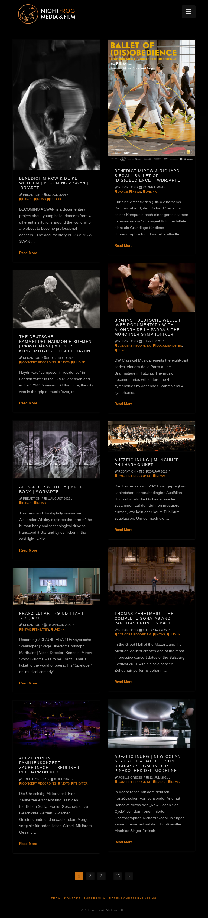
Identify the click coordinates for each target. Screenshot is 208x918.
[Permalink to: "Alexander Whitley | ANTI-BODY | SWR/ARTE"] (56, 449)
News (41, 199)
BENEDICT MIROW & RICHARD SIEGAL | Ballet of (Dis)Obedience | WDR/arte (148, 175)
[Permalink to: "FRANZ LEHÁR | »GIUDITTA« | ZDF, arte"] (56, 586)
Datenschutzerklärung (133, 898)
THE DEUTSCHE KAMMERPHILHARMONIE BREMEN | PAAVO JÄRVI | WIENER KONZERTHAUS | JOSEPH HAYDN (55, 344)
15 (118, 876)
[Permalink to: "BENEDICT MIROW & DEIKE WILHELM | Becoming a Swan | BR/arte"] (56, 105)
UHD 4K (55, 199)
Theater (42, 629)
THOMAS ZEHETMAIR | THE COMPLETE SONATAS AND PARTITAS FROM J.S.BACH (144, 618)
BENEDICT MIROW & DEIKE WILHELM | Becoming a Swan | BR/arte (54, 183)
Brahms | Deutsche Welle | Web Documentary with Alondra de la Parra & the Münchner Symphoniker (148, 327)
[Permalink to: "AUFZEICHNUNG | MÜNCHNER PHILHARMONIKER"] (151, 436)
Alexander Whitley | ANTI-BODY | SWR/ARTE (51, 489)
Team (56, 898)
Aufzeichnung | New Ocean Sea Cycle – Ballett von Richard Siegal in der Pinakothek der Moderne (148, 763)
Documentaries (168, 345)
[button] (189, 11)
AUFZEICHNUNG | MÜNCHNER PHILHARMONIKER (147, 462)
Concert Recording (134, 345)
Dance (26, 199)
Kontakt (72, 898)
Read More (28, 253)
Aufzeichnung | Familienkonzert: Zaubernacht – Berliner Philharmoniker (49, 765)
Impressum (95, 898)
